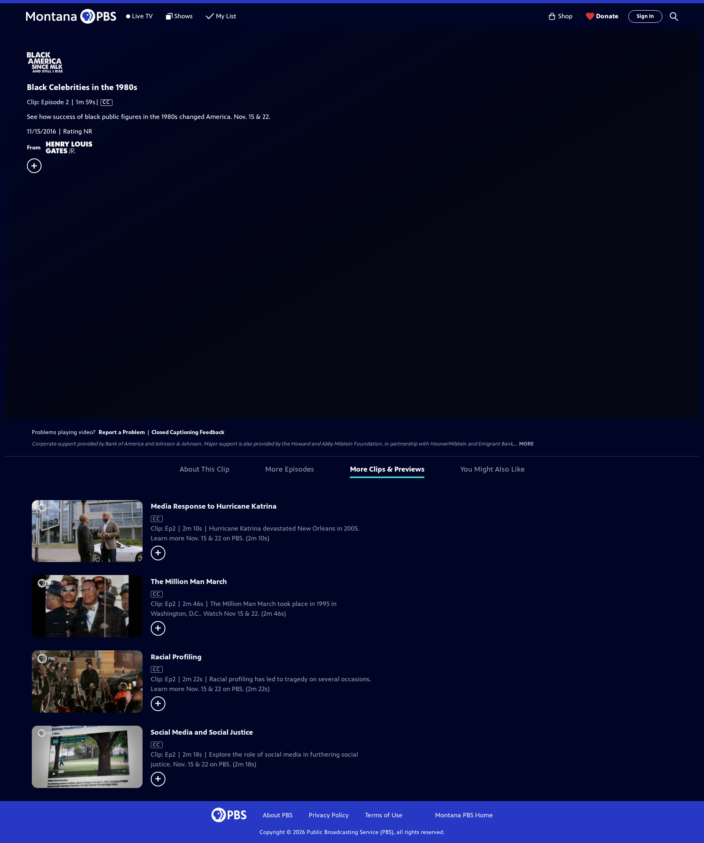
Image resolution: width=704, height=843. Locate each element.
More (526, 444)
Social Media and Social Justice (202, 732)
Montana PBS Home (464, 815)
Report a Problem (122, 432)
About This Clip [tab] (204, 469)
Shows (183, 16)
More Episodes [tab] (289, 469)
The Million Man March (189, 581)
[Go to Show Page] (362, 62)
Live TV (142, 16)
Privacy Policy (329, 815)
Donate (607, 16)
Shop (565, 16)
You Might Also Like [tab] (492, 469)
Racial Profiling (176, 656)
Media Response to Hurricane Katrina (214, 506)
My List (226, 16)
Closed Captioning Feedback (188, 432)
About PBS (278, 815)
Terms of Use (384, 815)
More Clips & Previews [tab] (387, 469)
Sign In (645, 16)
